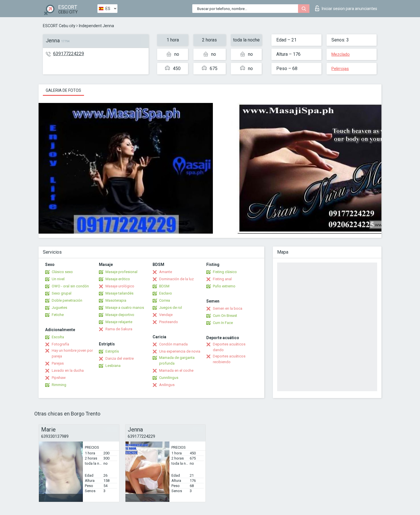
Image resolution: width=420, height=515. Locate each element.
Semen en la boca (227, 308)
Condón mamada (173, 344)
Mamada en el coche (176, 370)
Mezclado (340, 54)
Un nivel (58, 279)
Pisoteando (168, 322)
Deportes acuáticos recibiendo (229, 359)
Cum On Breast (225, 315)
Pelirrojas (340, 68)
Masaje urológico (119, 286)
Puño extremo (224, 286)
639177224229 (68, 53)
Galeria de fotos (63, 90)
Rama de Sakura (118, 329)
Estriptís (112, 351)
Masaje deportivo (119, 315)
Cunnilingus (168, 377)
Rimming (59, 385)
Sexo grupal (61, 293)
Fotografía (60, 344)
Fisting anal (222, 279)
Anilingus (167, 385)
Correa (164, 300)
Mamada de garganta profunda (177, 360)
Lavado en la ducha (68, 370)
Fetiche (58, 315)
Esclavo (165, 293)
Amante (165, 272)
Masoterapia (115, 300)
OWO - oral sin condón (70, 286)
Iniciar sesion (349, 8)
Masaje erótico (117, 279)
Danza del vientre (119, 358)
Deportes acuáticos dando (229, 347)
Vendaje (166, 315)
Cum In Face (223, 323)
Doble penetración (67, 300)
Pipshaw (59, 377)
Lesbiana (113, 365)
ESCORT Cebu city (59, 25)
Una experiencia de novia (179, 351)
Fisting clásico (225, 272)
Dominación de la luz (176, 279)
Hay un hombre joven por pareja (72, 353)
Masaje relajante (118, 322)
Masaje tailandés (119, 293)
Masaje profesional (121, 272)
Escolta (58, 337)
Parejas (58, 363)
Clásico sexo (62, 272)
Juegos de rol (170, 307)
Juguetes (59, 307)
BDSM (164, 286)
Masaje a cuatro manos (124, 307)
